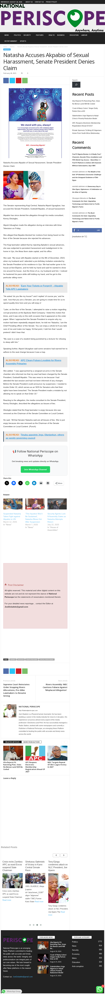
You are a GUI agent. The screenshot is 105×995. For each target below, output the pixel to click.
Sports (23, 41)
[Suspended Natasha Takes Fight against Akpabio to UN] (13, 503)
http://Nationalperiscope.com (28, 710)
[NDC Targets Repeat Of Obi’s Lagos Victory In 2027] (57, 753)
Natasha (21, 659)
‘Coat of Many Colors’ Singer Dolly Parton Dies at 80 (85, 109)
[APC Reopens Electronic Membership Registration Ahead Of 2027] (35, 753)
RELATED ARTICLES (12, 742)
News (7, 35)
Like (98, 230)
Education (74, 35)
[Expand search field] (76, 85)
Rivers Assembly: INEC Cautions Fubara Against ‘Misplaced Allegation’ (55, 687)
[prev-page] (62, 742)
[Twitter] (12, 80)
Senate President (32, 659)
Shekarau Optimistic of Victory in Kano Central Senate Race (35, 866)
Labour (84, 35)
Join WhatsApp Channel (35, 469)
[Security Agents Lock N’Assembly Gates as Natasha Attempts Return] (57, 503)
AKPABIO (13, 659)
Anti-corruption (78, 966)
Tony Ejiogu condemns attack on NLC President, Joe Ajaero (58, 866)
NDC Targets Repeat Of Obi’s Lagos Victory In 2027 (57, 764)
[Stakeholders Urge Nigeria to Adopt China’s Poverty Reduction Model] (43, 969)
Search (75, 80)
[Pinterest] (18, 80)
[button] (100, 38)
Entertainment (11, 41)
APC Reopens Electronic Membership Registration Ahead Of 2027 (35, 767)
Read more (6, 900)
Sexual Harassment (47, 659)
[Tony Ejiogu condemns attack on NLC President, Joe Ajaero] (58, 888)
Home (5, 47)
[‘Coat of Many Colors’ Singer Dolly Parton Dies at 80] (43, 958)
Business (61, 35)
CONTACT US (39, 2)
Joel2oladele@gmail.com (23, 977)
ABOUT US (29, 2)
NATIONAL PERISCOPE (29, 706)
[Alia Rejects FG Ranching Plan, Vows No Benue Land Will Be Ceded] (13, 753)
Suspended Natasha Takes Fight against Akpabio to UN (12, 516)
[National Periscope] (52, 18)
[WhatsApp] (25, 80)
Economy (76, 954)
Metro (74, 958)
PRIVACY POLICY (51, 2)
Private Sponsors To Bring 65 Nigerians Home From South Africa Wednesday (86, 131)
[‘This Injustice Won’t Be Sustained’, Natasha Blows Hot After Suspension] (35, 503)
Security (27, 35)
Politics (17, 35)
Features (39, 35)
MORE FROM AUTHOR (32, 742)
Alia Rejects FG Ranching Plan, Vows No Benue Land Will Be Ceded (13, 765)
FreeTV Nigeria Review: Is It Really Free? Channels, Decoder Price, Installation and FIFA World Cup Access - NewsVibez (87, 157)
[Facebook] (102, 2)
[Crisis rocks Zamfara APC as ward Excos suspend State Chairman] (12, 880)
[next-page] (66, 742)
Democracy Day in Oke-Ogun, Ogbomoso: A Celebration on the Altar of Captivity (87, 189)
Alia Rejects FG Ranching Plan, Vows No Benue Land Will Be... (58, 945)
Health (52, 35)
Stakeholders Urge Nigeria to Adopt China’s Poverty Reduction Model (85, 117)
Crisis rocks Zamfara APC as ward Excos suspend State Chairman (12, 866)
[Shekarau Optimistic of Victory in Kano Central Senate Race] (35, 878)
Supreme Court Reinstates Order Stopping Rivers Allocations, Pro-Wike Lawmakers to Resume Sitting (16, 690)
